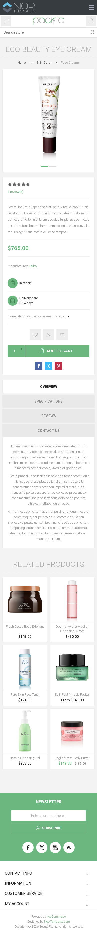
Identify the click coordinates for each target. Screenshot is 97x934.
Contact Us (48, 431)
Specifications (48, 401)
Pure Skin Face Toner (25, 694)
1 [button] (44, 166)
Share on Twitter (48, 366)
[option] (48, 115)
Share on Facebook (38, 366)
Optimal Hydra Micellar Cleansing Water (72, 629)
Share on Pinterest (58, 366)
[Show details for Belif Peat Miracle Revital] (72, 667)
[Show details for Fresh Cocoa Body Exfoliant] (25, 599)
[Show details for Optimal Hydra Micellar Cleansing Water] (72, 599)
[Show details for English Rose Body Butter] (72, 731)
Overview (48, 387)
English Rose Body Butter (72, 758)
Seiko (33, 266)
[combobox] (43, 32)
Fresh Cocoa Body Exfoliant (25, 626)
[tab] (48, 386)
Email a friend (62, 334)
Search (92, 32)
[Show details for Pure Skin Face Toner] (25, 667)
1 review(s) (15, 192)
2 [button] (52, 166)
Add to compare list (48, 334)
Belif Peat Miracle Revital (72, 694)
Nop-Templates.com (57, 921)
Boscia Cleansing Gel (25, 758)
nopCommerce (56, 916)
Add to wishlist (35, 334)
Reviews (48, 416)
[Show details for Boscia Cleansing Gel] (25, 731)
